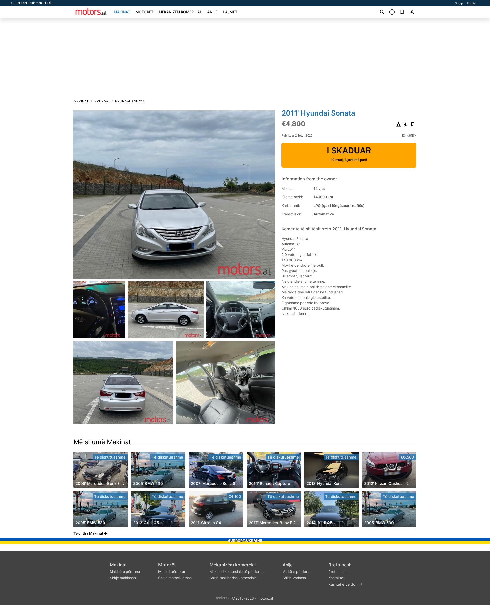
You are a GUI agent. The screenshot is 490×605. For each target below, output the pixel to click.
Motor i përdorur (171, 571)
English (472, 3)
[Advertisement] (245, 60)
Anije (212, 12)
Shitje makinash (123, 578)
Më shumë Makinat (102, 442)
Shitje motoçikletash (175, 578)
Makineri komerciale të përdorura (237, 571)
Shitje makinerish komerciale (233, 578)
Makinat (122, 12)
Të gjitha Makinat (88, 533)
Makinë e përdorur (125, 571)
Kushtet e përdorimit (345, 584)
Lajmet (230, 12)
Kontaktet (336, 578)
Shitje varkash (294, 578)
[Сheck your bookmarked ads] (402, 12)
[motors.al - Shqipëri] (223, 598)
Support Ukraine (245, 540)
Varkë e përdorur (297, 571)
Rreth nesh (340, 564)
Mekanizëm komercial (180, 12)
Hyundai (102, 101)
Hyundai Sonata (129, 101)
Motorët (144, 12)
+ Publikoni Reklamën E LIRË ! (32, 3)
